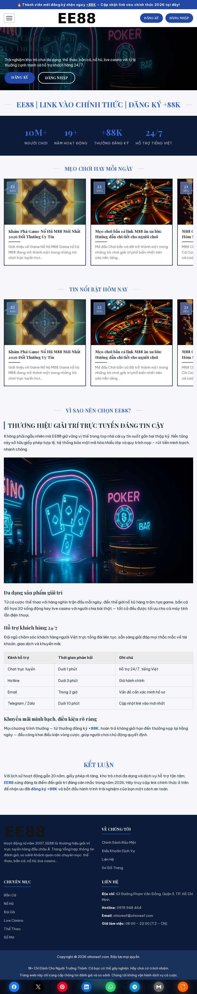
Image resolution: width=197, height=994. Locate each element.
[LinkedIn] (86, 987)
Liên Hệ (108, 859)
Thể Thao (12, 929)
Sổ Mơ (9, 937)
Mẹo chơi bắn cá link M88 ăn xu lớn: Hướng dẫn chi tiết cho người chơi (128, 233)
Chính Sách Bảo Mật (119, 842)
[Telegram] (135, 987)
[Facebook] (14, 987)
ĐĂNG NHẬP (179, 18)
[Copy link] (183, 987)
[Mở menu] (9, 18)
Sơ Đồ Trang (112, 867)
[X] (38, 987)
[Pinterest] (62, 987)
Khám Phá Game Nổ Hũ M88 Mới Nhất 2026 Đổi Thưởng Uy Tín (44, 233)
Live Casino (13, 920)
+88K (91, 5)
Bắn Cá (10, 895)
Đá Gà (9, 912)
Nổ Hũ (9, 903)
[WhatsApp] (110, 987)
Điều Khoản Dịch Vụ (118, 851)
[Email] (159, 987)
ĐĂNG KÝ (151, 18)
